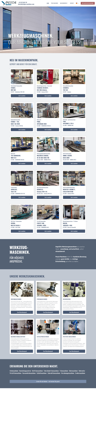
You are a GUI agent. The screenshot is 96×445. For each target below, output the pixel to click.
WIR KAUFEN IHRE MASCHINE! (88, 3)
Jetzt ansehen (21, 96)
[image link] (8, 3)
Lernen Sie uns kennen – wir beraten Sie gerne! (48, 381)
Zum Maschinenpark (22, 312)
